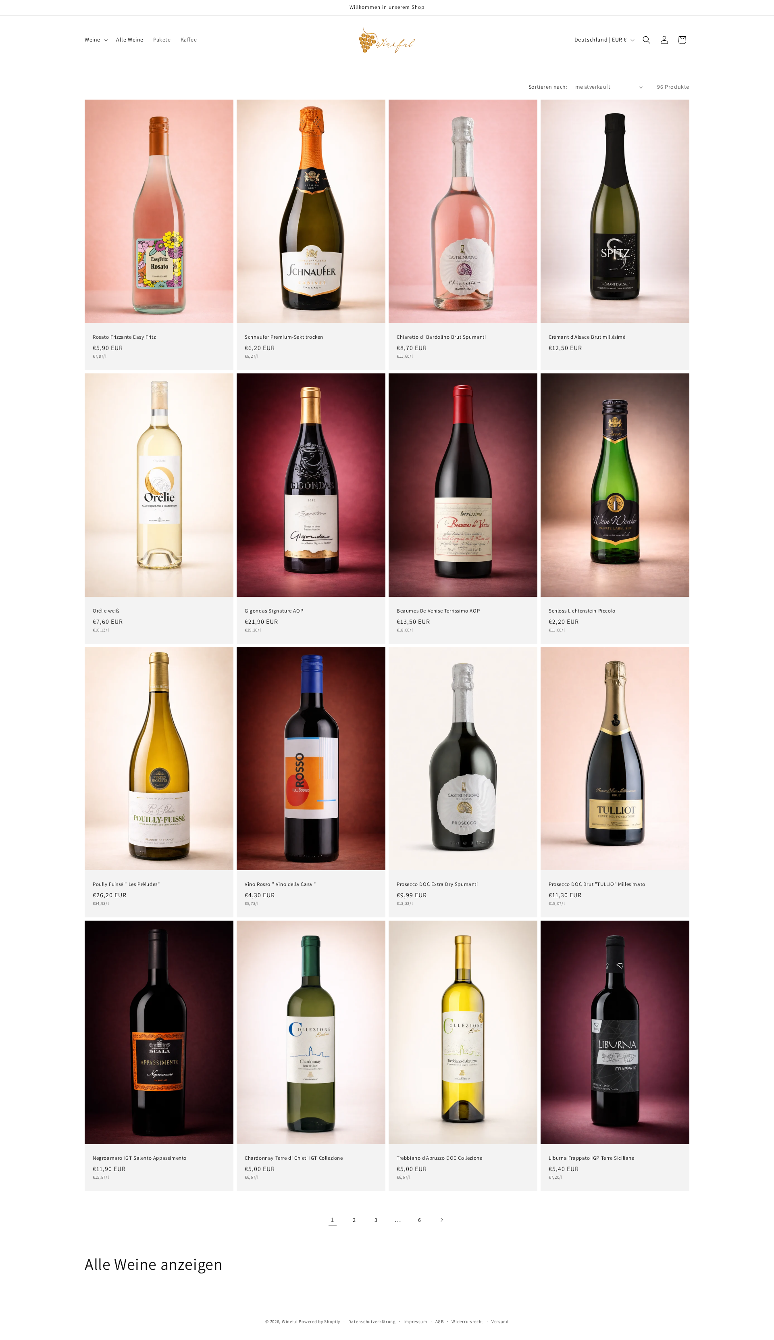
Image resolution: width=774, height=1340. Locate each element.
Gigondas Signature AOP (274, 610)
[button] (95, 39)
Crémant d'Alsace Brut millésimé (587, 337)
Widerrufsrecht (467, 1321)
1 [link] (332, 1219)
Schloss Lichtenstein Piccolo (582, 610)
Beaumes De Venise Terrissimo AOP (438, 610)
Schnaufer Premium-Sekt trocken (284, 337)
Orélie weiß (106, 610)
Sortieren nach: (547, 86)
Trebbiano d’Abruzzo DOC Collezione (439, 1158)
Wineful (290, 1321)
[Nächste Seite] (441, 1220)
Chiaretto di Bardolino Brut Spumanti (441, 337)
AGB (439, 1321)
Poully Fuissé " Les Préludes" (126, 884)
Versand (500, 1321)
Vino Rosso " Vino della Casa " (280, 884)
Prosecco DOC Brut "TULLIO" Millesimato (597, 884)
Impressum (415, 1321)
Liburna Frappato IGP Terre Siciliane (592, 1158)
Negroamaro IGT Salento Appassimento (140, 1158)
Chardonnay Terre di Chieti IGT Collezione (294, 1158)
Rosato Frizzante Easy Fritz (124, 337)
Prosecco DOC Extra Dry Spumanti (437, 884)
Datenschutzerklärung (372, 1321)
